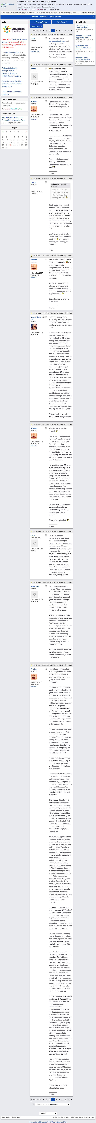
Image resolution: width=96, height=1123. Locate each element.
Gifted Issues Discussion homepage (14, 13)
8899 (70, 65)
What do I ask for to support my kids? (83, 37)
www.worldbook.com (57, 41)
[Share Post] (65, 34)
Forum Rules (6, 1118)
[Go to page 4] (71, 30)
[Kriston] (34, 111)
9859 (70, 583)
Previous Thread (41, 22)
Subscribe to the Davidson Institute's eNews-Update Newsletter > (12, 83)
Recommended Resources (47, 13)
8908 (70, 256)
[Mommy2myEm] (34, 329)
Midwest (33, 119)
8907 (70, 178)
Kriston (46, 35)
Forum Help (65, 1118)
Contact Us (56, 1118)
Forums (31, 13)
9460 (70, 531)
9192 (70, 424)
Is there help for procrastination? (82, 27)
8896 (70, 35)
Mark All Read (16, 1118)
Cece (47, 583)
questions (45, 665)
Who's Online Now (9, 99)
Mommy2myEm (43, 424)
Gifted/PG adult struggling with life (83, 58)
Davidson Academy (9, 73)
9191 (70, 313)
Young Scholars (8, 71)
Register (83, 13)
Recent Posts (81, 22)
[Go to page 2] (43, 30)
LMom (46, 256)
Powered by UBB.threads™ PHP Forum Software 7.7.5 (48, 1122)
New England (35, 51)
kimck (46, 97)
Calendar (43, 17)
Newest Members (8, 114)
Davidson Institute (12, 52)
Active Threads (55, 17)
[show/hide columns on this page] (93, 17)
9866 (70, 665)
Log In (92, 13)
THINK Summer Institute (11, 76)
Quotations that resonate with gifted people (83, 47)
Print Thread (36, 26)
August (14, 128)
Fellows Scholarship (10, 68)
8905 (70, 97)
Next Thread (61, 22)
